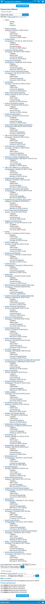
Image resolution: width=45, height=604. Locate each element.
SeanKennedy (22, 356)
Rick (8, 329)
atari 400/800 (9, 499)
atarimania (10, 426)
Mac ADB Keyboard (11, 467)
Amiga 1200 (9, 274)
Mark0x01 (21, 89)
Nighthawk (10, 62)
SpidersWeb (11, 458)
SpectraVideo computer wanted (15, 445)
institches (10, 276)
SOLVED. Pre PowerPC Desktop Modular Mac (19, 296)
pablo (8, 468)
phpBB (9, 599)
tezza (8, 30)
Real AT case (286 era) (12, 520)
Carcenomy (21, 132)
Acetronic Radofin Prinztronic (14, 381)
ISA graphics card (10, 434)
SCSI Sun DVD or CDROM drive (15, 146)
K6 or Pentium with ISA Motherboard (16, 210)
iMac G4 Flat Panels (11, 370)
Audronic (9, 532)
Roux (8, 308)
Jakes (11, 222)
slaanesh (10, 73)
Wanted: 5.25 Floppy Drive (13, 221)
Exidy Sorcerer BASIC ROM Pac (15, 92)
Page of (11, 17)
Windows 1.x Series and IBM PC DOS (17, 157)
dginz (8, 447)
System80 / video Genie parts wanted (16, 189)
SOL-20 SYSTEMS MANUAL (14, 317)
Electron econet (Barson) (13, 253)
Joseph (20, 68)
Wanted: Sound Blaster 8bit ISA (15, 413)
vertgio (9, 84)
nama (8, 244)
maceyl (20, 121)
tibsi (8, 94)
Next (1, 564)
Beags (9, 180)
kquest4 (9, 137)
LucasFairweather (12, 158)
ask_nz (9, 340)
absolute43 (10, 169)
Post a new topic (6, 12)
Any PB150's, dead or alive (13, 402)
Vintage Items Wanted (13, 2)
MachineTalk (11, 490)
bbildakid (10, 383)
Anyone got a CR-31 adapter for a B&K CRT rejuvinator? (22, 360)
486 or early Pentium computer (14, 135)
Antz (18, 367)
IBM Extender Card (11, 456)
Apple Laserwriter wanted (13, 338)
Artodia (42, 599)
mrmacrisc (10, 255)
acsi (8, 105)
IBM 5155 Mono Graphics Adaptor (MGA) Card (19, 285)
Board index (5, 602)
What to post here (10, 28)
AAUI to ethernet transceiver (14, 477)
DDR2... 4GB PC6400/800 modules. (16, 541)
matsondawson (11, 361)
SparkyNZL (10, 190)
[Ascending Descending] (17, 567)
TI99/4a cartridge (10, 392)
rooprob (9, 51)
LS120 (20, 174)
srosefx (9, 148)
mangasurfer (11, 500)
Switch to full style (22, 6)
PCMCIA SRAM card (11, 242)
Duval (9, 116)
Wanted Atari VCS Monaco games (15, 424)
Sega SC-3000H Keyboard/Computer (16, 71)
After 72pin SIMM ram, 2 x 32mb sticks (17, 167)
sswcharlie (10, 41)
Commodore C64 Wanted (13, 60)
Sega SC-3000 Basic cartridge (14, 103)
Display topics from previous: (13, 564)
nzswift (20, 516)
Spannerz (10, 126)
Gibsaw (9, 543)
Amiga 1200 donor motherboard (15, 306)
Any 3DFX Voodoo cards (12, 349)
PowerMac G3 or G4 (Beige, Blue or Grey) (18, 199)
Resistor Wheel (10, 39)
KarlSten (20, 484)
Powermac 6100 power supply (14, 178)
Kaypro (7, 231)
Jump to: (3, 576)
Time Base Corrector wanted (14, 50)
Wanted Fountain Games (13, 114)
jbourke (9, 393)
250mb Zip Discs (10, 263)
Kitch (19, 281)
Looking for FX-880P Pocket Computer (17, 488)
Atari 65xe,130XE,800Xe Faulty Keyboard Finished (21, 531)
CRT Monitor (9, 82)
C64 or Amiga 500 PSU (12, 328)
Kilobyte (9, 319)
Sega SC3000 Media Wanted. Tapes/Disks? (19, 125)
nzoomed (10, 554)
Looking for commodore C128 (14, 509)
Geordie (9, 511)
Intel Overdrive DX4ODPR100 (14, 552)
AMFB (19, 164)
